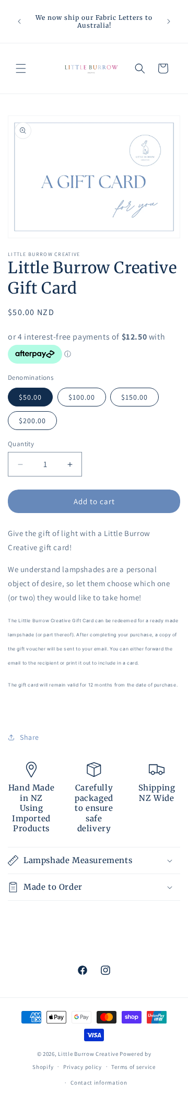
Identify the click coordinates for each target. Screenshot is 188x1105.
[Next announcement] (168, 21)
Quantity (21, 443)
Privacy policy (82, 1067)
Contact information (98, 1082)
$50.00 (30, 397)
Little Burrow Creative (88, 1053)
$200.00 (32, 420)
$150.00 (134, 397)
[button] (20, 68)
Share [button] (29, 737)
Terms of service (133, 1067)
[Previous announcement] (19, 21)
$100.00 (81, 397)
